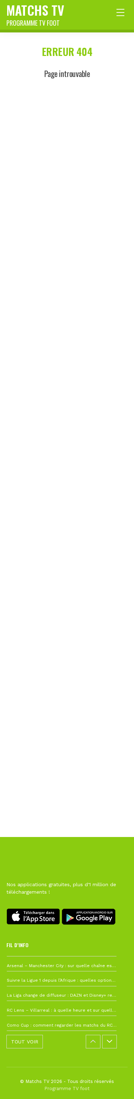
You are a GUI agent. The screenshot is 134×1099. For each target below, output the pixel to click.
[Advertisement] (67, 397)
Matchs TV (35, 13)
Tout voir (24, 1041)
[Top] (114, 1083)
